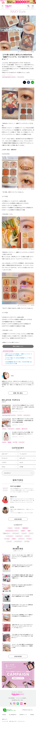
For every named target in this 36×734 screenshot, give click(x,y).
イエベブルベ (27, 415)
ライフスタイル (18, 541)
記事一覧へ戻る (18, 393)
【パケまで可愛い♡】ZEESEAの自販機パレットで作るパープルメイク (18, 358)
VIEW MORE (18, 519)
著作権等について (23, 714)
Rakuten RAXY (8, 6)
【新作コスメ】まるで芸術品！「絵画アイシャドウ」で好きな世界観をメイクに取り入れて (18, 354)
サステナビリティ (21, 721)
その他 (21, 467)
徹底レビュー (6, 533)
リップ (31, 533)
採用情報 (32, 714)
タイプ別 (15, 442)
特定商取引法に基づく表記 (17, 700)
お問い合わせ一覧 (12, 721)
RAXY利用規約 (12, 698)
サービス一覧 (5, 721)
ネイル (21, 462)
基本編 (9, 442)
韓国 (29, 530)
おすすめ (17, 528)
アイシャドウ (21, 77)
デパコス (29, 538)
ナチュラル (21, 442)
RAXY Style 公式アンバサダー (9, 77)
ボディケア (22, 458)
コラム (3, 467)
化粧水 (13, 538)
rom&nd (18, 428)
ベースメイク (23, 454)
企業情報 (4, 714)
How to (4, 428)
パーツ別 (7, 538)
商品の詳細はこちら (18, 346)
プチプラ (20, 415)
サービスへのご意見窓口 (21, 698)
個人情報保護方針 (12, 714)
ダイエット (21, 538)
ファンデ (9, 541)
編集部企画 (25, 528)
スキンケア (4, 454)
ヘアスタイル (9, 536)
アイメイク (9, 75)
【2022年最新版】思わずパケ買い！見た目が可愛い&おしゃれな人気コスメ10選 (18, 362)
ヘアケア (4, 462)
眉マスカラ (24, 428)
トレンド (24, 533)
